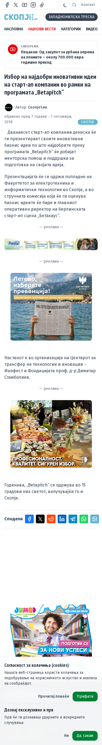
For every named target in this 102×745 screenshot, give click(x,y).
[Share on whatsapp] (83, 519)
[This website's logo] (21, 17)
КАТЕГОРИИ (71, 29)
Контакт (88, 4)
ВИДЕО (92, 29)
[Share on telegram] (73, 519)
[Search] (74, 5)
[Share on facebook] (29, 519)
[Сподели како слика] (94, 519)
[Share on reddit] (51, 519)
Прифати (85, 696)
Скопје (87, 122)
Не (66, 735)
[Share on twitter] (40, 519)
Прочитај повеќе (53, 696)
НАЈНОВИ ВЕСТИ (42, 29)
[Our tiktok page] (42, 5)
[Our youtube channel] (24, 5)
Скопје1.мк (37, 107)
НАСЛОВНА (13, 29)
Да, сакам (85, 735)
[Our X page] (15, 5)
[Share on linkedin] (62, 519)
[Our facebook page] (7, 5)
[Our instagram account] (33, 5)
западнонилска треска (71, 17)
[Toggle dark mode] (65, 5)
